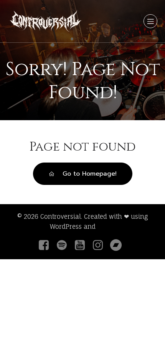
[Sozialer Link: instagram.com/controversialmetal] (101, 245)
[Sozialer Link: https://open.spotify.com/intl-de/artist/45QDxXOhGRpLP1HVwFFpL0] (65, 245)
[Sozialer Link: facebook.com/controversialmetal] (47, 245)
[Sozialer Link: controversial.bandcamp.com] (119, 245)
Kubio (106, 226)
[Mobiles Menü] (150, 21)
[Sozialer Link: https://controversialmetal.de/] (83, 245)
